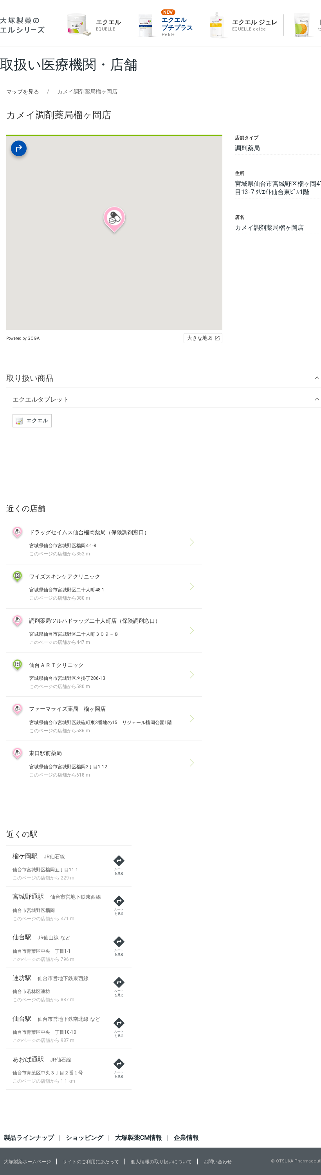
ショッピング (84, 1137)
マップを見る (22, 91)
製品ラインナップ (29, 1137)
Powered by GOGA (23, 338)
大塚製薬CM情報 (138, 1137)
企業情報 (186, 1137)
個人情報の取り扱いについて (161, 1161)
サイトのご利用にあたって (91, 1161)
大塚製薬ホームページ (27, 1161)
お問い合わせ (218, 1161)
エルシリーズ (22, 25)
